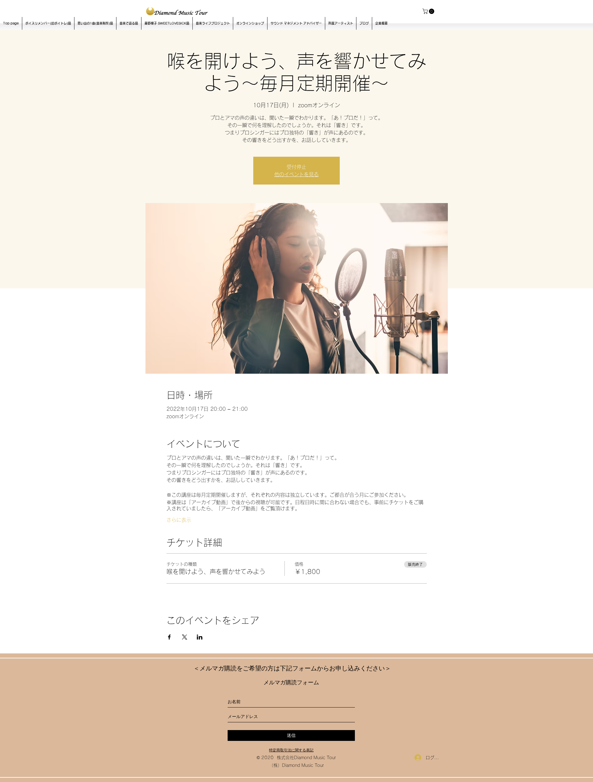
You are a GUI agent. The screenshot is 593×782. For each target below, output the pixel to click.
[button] (429, 11)
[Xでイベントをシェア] (184, 637)
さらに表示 (178, 519)
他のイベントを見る (296, 174)
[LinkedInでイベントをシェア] (200, 637)
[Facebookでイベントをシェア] (169, 637)
